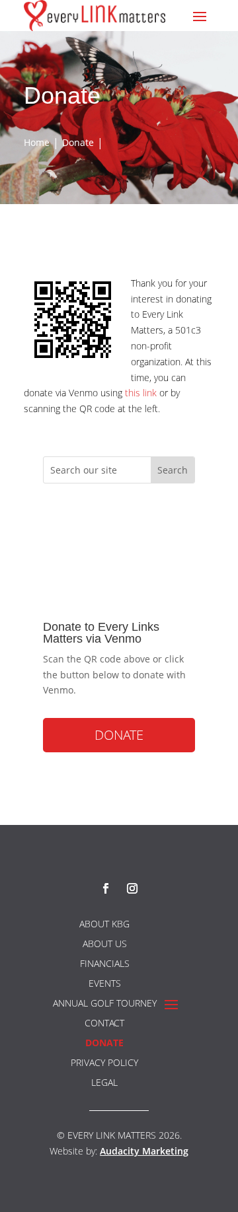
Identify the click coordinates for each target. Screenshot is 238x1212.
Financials (105, 964)
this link (141, 392)
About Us (105, 944)
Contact (104, 1023)
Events (105, 984)
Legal (104, 1083)
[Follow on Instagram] (132, 888)
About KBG (104, 924)
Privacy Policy (104, 1063)
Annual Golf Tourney (105, 1004)
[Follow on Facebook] (105, 888)
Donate (119, 735)
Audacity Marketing (144, 1151)
